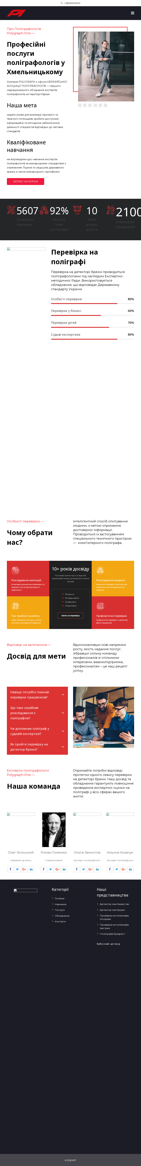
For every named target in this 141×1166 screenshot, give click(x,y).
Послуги (60, 910)
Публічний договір (108, 944)
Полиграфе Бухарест (112, 933)
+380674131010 (72, 3)
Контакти (60, 921)
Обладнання (62, 915)
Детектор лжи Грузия (112, 910)
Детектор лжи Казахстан (114, 904)
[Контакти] (70, 628)
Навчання (60, 904)
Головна (59, 898)
